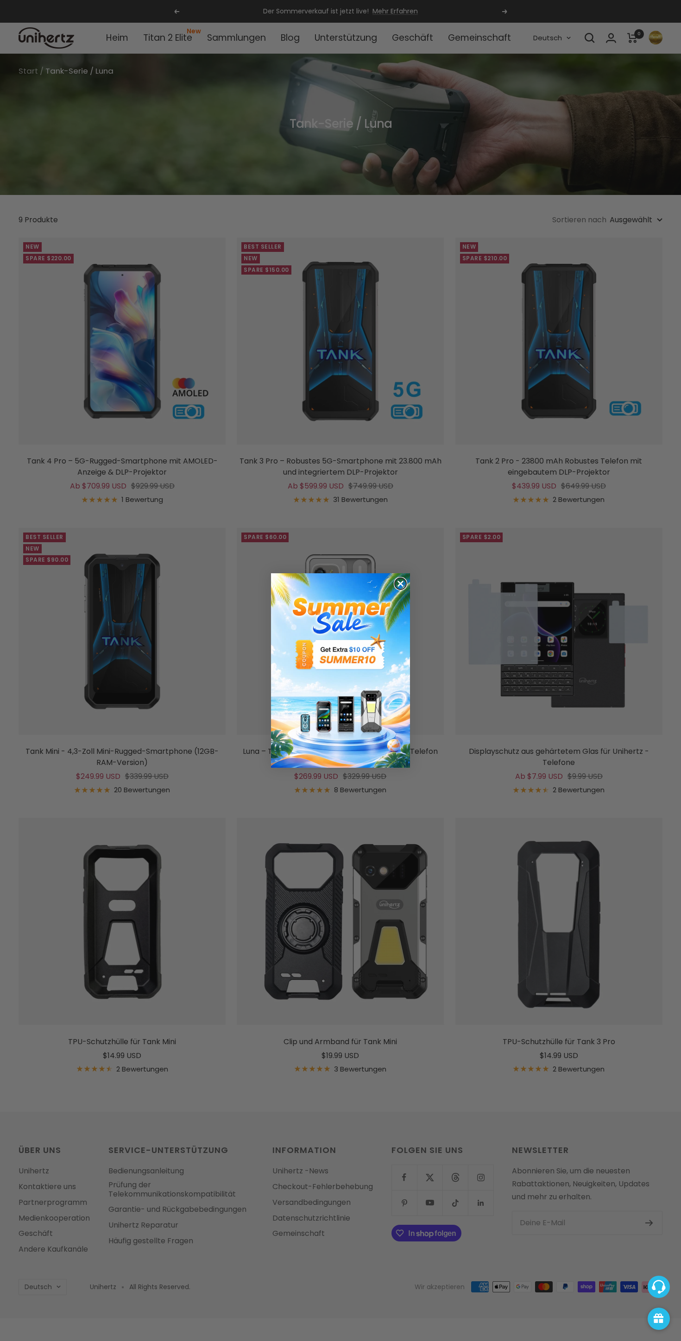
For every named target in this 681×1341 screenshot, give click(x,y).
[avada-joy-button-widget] (659, 1319)
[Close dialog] (400, 583)
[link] (340, 670)
